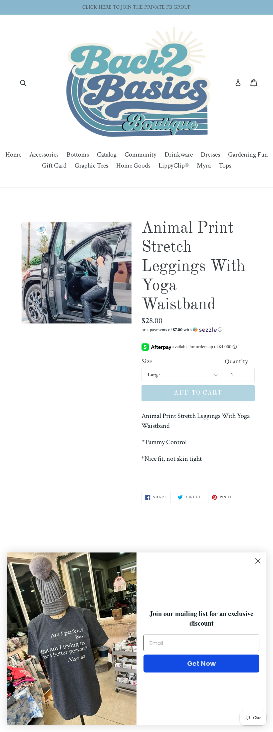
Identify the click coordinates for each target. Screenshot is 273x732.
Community (140, 154)
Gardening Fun (248, 154)
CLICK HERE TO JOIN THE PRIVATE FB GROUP (136, 7)
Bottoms (78, 154)
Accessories (44, 154)
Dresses (210, 154)
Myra (204, 165)
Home (13, 154)
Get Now (201, 663)
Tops (225, 165)
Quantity (236, 361)
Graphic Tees (91, 165)
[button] (198, 330)
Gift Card (54, 165)
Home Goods (133, 165)
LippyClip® (173, 165)
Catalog (107, 154)
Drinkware (178, 154)
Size (146, 361)
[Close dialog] (258, 561)
